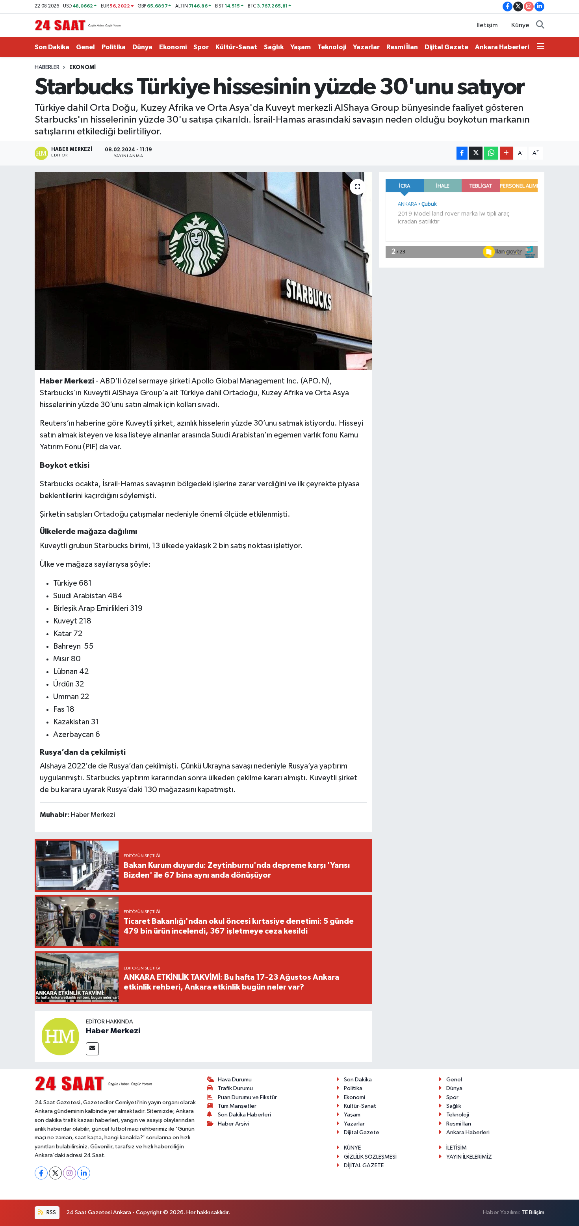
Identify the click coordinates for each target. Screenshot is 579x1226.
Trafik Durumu (235, 1088)
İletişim (487, 25)
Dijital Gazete (446, 47)
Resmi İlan (402, 47)
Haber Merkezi (113, 1031)
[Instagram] (69, 1172)
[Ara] (540, 25)
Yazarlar (366, 47)
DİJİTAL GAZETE (364, 1165)
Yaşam (300, 47)
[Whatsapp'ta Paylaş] (491, 153)
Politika (114, 47)
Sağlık (274, 47)
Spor (201, 47)
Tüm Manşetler (237, 1106)
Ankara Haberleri (502, 47)
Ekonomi (173, 47)
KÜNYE (352, 1148)
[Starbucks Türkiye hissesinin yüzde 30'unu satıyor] (203, 271)
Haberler (47, 67)
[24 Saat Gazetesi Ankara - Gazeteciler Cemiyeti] (78, 25)
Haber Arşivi (233, 1124)
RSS (50, 1212)
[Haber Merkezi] (60, 1036)
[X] (55, 1172)
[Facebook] (41, 1172)
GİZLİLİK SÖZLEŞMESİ (370, 1157)
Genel (85, 47)
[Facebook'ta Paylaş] (462, 153)
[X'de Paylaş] (475, 153)
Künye (520, 25)
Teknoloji (331, 47)
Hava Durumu (235, 1080)
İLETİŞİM (456, 1148)
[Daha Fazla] (506, 153)
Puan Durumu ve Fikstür (247, 1097)
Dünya (142, 47)
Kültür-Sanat (236, 47)
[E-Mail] (92, 1048)
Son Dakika (52, 47)
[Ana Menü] (540, 47)
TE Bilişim (532, 1212)
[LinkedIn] (83, 1172)
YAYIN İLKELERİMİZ (469, 1157)
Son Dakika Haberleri (244, 1115)
